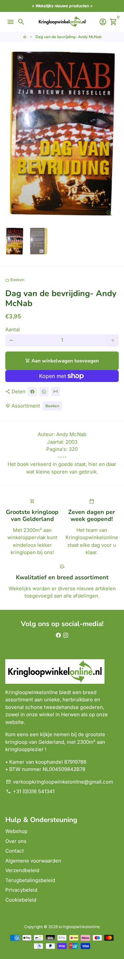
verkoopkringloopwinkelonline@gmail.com (59, 782)
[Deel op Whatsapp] (44, 391)
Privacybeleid (21, 890)
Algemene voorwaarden (33, 861)
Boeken (14, 279)
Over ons (15, 841)
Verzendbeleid (22, 870)
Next (113, 137)
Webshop (16, 831)
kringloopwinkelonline (79, 926)
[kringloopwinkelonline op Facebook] (58, 635)
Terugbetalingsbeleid (30, 880)
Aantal (12, 329)
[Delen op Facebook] (32, 391)
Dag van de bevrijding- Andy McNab (68, 36)
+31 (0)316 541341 (30, 791)
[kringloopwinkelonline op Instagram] (65, 635)
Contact (14, 851)
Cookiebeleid (20, 900)
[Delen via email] (55, 391)
